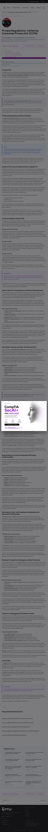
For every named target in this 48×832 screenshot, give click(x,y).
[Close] (24, 402)
